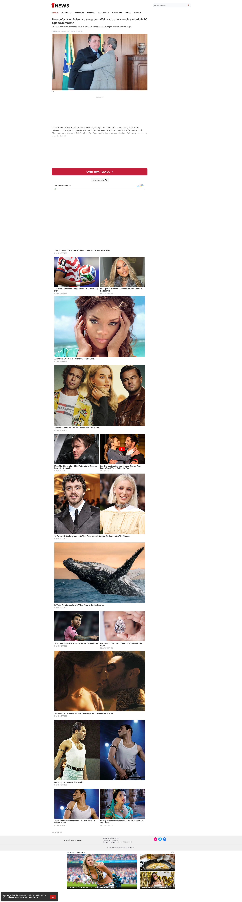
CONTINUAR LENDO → (99, 171)
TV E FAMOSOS (66, 13)
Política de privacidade (76, 840)
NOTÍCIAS (55, 13)
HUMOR (127, 13)
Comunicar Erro (98, 180)
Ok (53, 897)
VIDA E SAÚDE (79, 13)
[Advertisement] (99, 111)
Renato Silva (79, 31)
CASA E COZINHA (103, 13)
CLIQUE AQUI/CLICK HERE (124, 842)
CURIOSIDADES (117, 13)
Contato (66, 840)
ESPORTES (90, 13)
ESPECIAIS (137, 13)
